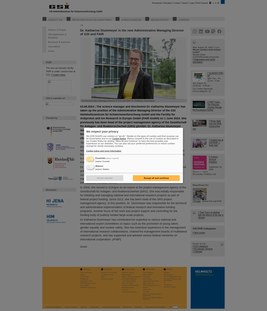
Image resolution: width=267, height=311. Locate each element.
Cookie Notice (119, 138)
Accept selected (104, 178)
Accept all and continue (156, 178)
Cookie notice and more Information (103, 151)
